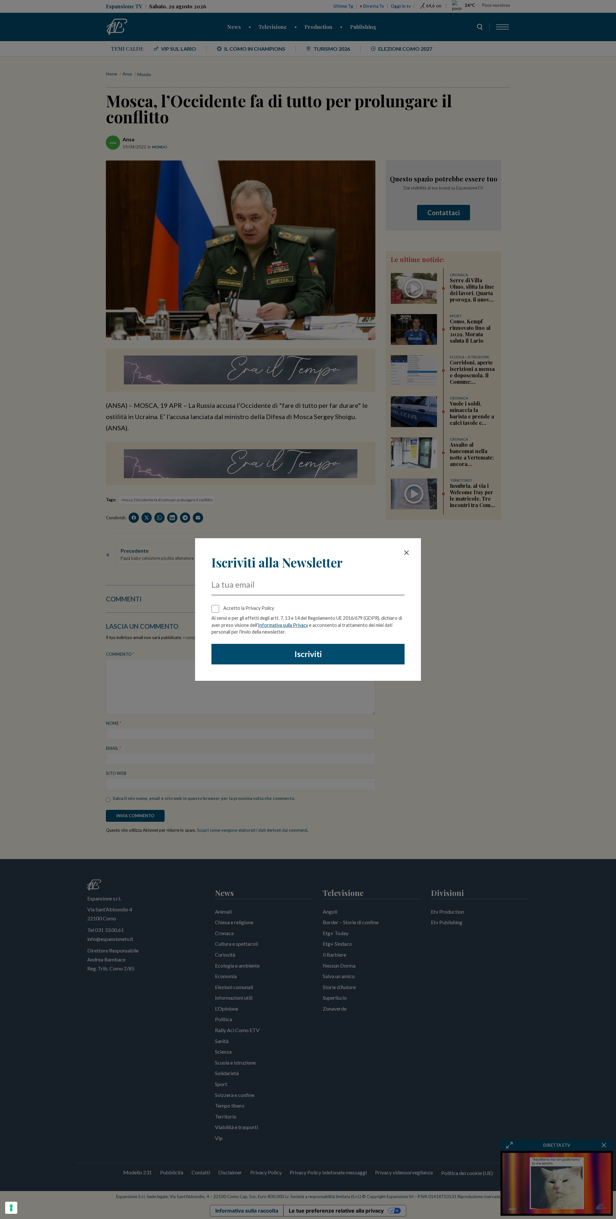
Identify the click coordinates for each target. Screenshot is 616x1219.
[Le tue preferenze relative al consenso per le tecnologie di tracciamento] (11, 1208)
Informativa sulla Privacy (283, 625)
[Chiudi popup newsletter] (406, 552)
